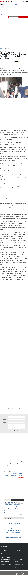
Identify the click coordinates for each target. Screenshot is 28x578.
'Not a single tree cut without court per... (12, 512)
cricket (14, 465)
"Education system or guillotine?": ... (12, 535)
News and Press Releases (6, 559)
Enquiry (2, 552)
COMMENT (25, 62)
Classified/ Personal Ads (19, 564)
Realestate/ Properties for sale (20, 567)
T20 (6, 461)
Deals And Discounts (5, 566)
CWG (16, 463)
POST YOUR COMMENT (23, 407)
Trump (9, 461)
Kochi (20, 475)
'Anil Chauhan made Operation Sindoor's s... (13, 508)
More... (21, 514)
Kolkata (20, 473)
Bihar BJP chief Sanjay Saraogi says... (13, 537)
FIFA (6, 465)
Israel (6, 463)
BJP (13, 463)
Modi (19, 463)
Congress (10, 463)
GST (8, 459)
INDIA (7, 48)
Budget (18, 465)
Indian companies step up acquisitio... (13, 525)
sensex (20, 461)
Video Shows (3, 562)
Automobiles (16, 566)
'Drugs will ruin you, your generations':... (13, 504)
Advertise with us (4, 550)
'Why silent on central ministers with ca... (13, 502)
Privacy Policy (17, 550)
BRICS (16, 461)
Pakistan (10, 465)
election (19, 459)
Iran (13, 461)
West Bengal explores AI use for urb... (13, 528)
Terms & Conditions (18, 548)
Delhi (7, 473)
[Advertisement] (14, 9)
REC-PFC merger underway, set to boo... (13, 523)
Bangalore (13, 475)
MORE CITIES (20, 477)
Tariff (6, 459)
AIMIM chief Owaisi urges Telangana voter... (13, 506)
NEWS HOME (2, 48)
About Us (2, 548)
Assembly (12, 459)
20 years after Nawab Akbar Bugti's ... (13, 521)
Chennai (7, 475)
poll (16, 459)
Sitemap (2, 553)
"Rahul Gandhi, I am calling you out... (12, 532)
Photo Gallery (17, 562)
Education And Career (5, 561)
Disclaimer (16, 552)
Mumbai (14, 473)
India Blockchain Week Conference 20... (13, 530)
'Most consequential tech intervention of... (13, 510)
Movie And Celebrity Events (6, 564)
